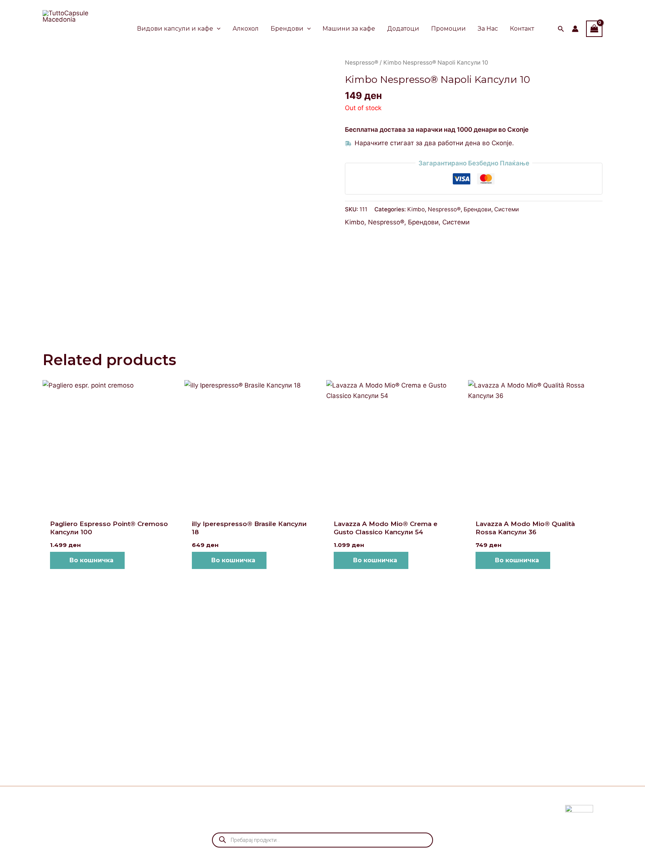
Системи (506, 209)
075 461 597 (136, 740)
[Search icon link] (561, 30)
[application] (217, 29)
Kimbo (416, 209)
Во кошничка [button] (91, 560)
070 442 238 (145, 729)
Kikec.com (223, 808)
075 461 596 (137, 750)
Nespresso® (361, 62)
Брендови (477, 209)
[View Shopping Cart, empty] (594, 29)
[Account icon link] (575, 28)
